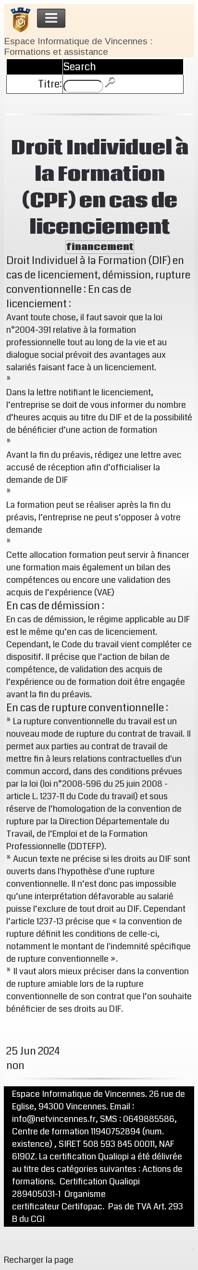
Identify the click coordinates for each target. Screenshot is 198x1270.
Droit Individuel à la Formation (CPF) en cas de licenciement (99, 188)
